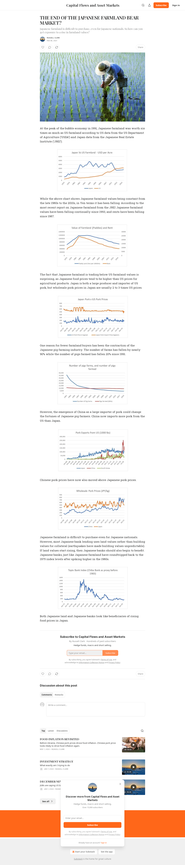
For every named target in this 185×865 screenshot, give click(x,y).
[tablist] (52, 695)
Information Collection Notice (91, 834)
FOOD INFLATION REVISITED (59, 739)
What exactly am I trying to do (55, 765)
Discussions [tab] (62, 730)
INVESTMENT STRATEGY (56, 761)
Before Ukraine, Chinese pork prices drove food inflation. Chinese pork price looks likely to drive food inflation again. (78, 744)
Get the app (107, 851)
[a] (133, 745)
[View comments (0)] (50, 47)
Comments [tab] (47, 694)
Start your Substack (85, 851)
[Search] (143, 5)
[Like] (43, 47)
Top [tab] (43, 730)
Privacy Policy (114, 834)
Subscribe (161, 5)
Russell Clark (53, 38)
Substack (78, 859)
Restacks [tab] (59, 694)
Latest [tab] (51, 730)
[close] (120, 784)
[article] (92, 746)
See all (45, 801)
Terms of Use (106, 831)
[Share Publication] (149, 5)
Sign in (176, 5)
